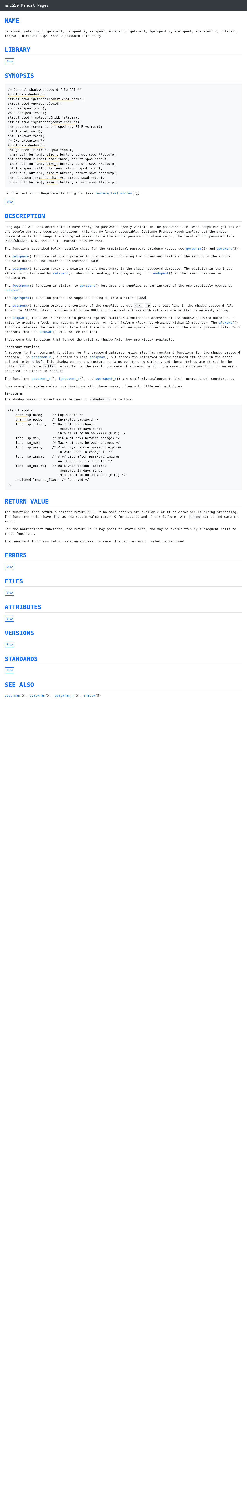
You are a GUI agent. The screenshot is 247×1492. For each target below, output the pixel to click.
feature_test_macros (113, 193)
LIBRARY (17, 49)
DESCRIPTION (25, 216)
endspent (161, 273)
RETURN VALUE (27, 501)
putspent (20, 305)
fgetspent (21, 285)
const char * (62, 99)
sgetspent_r (106, 379)
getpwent (224, 248)
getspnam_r (41, 357)
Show (9, 61)
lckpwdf (19, 318)
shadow (89, 695)
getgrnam (12, 695)
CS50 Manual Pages (29, 5)
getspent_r (41, 379)
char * (21, 415)
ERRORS (16, 555)
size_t (52, 154)
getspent (20, 268)
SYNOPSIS (19, 75)
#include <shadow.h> (26, 94)
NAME (12, 20)
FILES (14, 581)
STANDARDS (21, 659)
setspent (60, 273)
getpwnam (193, 248)
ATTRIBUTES (23, 607)
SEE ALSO (19, 684)
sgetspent (21, 298)
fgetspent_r (69, 379)
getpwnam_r (64, 695)
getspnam (20, 256)
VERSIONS (19, 633)
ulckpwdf (226, 322)
